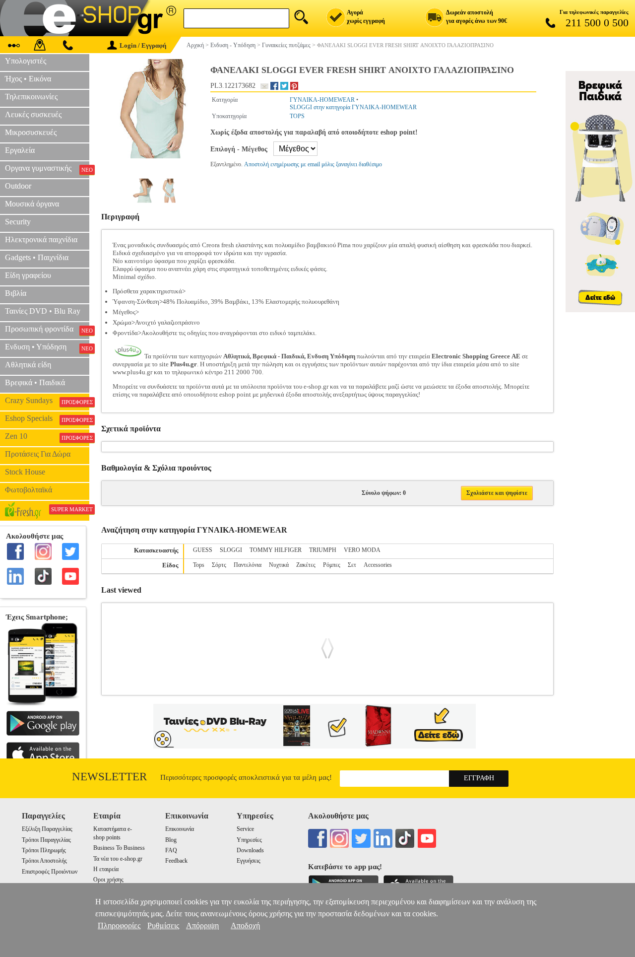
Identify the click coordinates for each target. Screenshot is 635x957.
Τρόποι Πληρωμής (44, 850)
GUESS (202, 550)
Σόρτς (219, 564)
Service (245, 828)
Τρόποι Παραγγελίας (46, 839)
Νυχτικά (279, 564)
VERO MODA (362, 550)
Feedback (176, 860)
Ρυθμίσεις (163, 925)
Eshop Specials (47, 418)
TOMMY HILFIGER (276, 550)
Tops (198, 564)
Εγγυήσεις (248, 860)
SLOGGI (231, 550)
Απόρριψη (202, 925)
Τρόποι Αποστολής (44, 860)
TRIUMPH (322, 550)
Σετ (352, 564)
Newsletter (109, 776)
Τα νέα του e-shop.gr (117, 858)
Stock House (25, 472)
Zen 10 (47, 436)
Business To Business (119, 847)
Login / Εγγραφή (143, 45)
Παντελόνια (247, 564)
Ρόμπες (331, 564)
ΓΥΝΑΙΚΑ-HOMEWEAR (322, 99)
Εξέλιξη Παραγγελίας (47, 828)
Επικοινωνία (179, 828)
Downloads (250, 850)
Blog (171, 839)
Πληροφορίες (119, 925)
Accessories (378, 564)
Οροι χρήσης (108, 879)
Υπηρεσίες (249, 839)
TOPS (297, 116)
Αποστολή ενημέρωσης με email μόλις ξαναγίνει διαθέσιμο (313, 164)
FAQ (171, 850)
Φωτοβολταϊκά (28, 489)
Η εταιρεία (106, 869)
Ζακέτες (306, 564)
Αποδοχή (245, 925)
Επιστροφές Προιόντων (49, 871)
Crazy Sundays (47, 400)
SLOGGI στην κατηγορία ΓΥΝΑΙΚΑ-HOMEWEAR (353, 107)
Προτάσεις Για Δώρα (37, 454)
